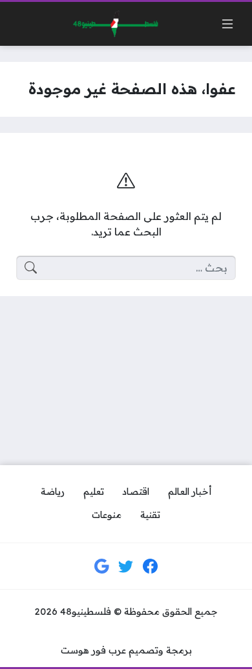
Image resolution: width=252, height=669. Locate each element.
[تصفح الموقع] (227, 23)
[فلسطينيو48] (112, 24)
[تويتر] (126, 566)
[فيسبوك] (150, 566)
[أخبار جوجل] (102, 566)
